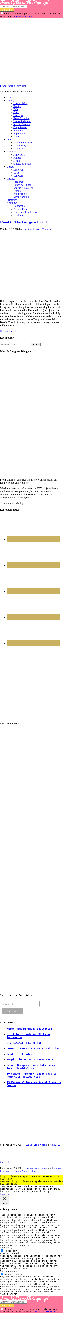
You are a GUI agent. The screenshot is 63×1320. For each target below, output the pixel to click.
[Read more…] (8, 331)
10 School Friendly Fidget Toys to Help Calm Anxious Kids (31, 1075)
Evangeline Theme (36, 1168)
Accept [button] (47, 1191)
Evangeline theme (36, 1145)
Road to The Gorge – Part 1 (24, 222)
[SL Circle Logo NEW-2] (25, 828)
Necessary (11, 1251)
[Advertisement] (31, 49)
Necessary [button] (6, 1247)
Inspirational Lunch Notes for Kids (32, 1059)
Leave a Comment (42, 229)
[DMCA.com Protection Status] (20, 1162)
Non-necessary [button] (8, 1271)
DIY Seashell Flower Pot (24, 1042)
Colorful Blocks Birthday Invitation (33, 1048)
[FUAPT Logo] (25, 777)
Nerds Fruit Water (19, 1054)
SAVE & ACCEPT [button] (8, 1294)
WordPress (22, 1171)
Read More (6, 1194)
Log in (36, 1171)
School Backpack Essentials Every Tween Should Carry (31, 1067)
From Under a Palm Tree (13, 85)
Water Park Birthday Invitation (29, 1028)
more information (23, 16)
